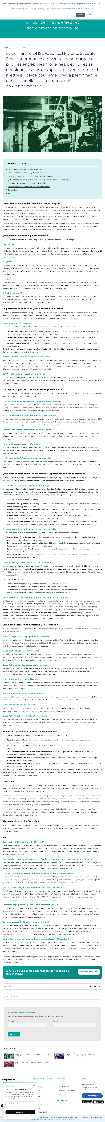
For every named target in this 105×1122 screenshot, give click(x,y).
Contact (85, 1079)
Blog (61, 1095)
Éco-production (41, 1104)
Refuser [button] (90, 14)
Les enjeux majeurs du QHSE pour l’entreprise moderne (31, 176)
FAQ (9, 193)
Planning (38, 1087)
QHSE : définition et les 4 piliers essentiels (25, 169)
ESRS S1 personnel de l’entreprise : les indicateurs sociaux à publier (80, 1055)
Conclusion (12, 190)
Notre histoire (64, 1087)
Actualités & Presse (67, 1091)
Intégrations (62, 1100)
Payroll (37, 1108)
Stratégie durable (42, 1112)
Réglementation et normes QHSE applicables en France (31, 173)
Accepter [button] (80, 14)
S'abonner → (20, 1112)
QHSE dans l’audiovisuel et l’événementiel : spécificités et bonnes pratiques (39, 180)
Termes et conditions (67, 1119)
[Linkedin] (2, 1105)
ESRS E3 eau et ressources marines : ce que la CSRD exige (32, 1055)
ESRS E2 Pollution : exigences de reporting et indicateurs (32, 1063)
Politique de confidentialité (39, 1119)
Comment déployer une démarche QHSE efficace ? (29, 183)
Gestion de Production (42, 1079)
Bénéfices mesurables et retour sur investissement (29, 187)
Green (37, 1091)
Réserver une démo (88, 972)
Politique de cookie (54, 1119)
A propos (61, 1079)
